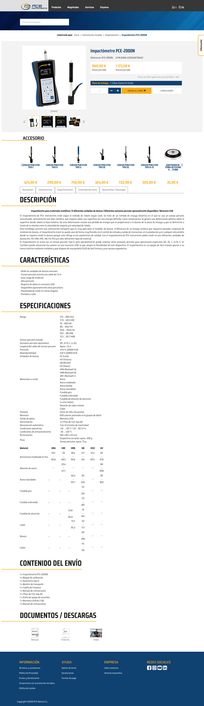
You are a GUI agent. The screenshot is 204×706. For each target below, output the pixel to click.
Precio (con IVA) (123, 70)
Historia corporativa (113, 673)
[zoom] (54, 111)
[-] (111, 91)
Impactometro (112, 35)
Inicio (76, 35)
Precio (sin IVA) (99, 70)
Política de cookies (27, 688)
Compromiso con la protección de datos (37, 683)
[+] (118, 91)
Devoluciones (68, 673)
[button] (24, 122)
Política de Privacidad (28, 673)
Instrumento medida (92, 35)
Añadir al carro (136, 90)
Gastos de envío (69, 668)
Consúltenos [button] (166, 90)
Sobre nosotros (111, 668)
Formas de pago (69, 678)
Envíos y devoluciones (29, 678)
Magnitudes (73, 7)
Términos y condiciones (29, 668)
